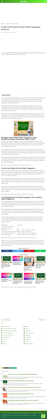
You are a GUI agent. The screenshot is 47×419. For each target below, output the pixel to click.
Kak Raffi (23, 1)
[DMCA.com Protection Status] (5, 368)
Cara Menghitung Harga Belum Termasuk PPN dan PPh (20, 393)
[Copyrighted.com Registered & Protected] (13, 368)
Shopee (27, 341)
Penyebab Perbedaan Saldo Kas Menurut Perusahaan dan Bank (17, 263)
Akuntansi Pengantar (7, 332)
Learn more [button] (4, 416)
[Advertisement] (23, 12)
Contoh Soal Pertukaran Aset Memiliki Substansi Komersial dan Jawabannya (40, 266)
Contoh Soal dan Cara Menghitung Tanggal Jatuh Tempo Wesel (28, 282)
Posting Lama (42, 319)
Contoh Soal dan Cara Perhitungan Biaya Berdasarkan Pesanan (22, 374)
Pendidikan (27, 335)
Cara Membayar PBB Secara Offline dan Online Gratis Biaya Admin (23, 400)
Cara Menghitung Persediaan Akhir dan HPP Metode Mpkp (6, 280)
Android (4, 339)
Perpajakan (27, 339)
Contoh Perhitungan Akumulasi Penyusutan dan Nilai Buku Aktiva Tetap (6, 266)
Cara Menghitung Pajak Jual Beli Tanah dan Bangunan (18, 165)
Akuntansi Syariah (7, 337)
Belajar (4, 343)
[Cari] (45, 1)
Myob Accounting (29, 332)
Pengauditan (28, 337)
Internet (27, 328)
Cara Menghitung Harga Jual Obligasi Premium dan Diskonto (17, 282)
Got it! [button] (43, 416)
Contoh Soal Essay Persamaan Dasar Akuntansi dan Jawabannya (21, 237)
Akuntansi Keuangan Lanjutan (9, 328)
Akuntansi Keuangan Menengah (10, 330)
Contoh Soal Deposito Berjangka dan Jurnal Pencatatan (39, 282)
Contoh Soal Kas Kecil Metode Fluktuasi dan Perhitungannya (20, 194)
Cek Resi (27, 326)
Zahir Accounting (29, 343)
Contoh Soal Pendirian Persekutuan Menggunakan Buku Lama (28, 269)
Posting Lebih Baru (6, 319)
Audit (4, 341)
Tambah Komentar (12, 32)
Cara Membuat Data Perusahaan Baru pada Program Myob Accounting (24, 387)
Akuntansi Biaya (6, 326)
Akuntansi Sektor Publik (8, 335)
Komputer (27, 330)
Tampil (7, 95)
